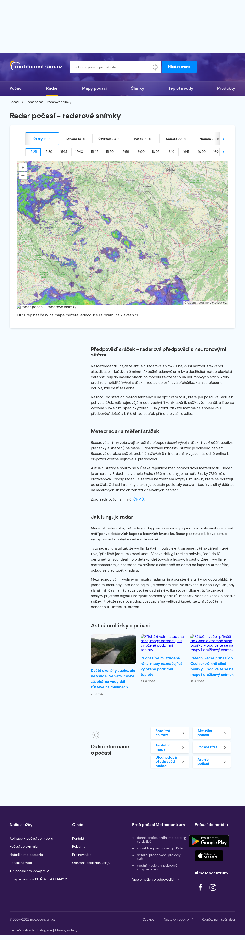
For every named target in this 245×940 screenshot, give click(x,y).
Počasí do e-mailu (24, 846)
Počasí (16, 88)
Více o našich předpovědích (153, 879)
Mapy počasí (94, 88)
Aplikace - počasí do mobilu (31, 838)
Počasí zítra (207, 747)
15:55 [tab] (125, 152)
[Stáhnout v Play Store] (209, 841)
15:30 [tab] (48, 152)
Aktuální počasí (204, 733)
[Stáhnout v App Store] (209, 855)
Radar (52, 88)
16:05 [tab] (156, 152)
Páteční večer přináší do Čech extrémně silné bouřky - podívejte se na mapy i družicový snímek (212, 666)
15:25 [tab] (33, 152)
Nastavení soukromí (178, 920)
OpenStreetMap (198, 303)
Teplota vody (180, 88)
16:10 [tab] (171, 152)
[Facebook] (201, 892)
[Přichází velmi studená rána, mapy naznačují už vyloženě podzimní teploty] (163, 643)
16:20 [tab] (202, 152)
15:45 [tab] (94, 152)
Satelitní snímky (163, 733)
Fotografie (44, 930)
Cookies (148, 920)
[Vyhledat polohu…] (155, 67)
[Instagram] (213, 892)
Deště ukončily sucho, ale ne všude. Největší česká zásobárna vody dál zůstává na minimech (113, 679)
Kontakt (78, 838)
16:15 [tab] (186, 152)
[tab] (42, 139)
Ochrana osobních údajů (91, 863)
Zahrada (28, 930)
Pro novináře (81, 854)
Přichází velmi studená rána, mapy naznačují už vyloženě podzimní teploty (161, 666)
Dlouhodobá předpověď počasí (166, 762)
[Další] (223, 138)
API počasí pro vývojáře (28, 871)
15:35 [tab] (64, 152)
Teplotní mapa (163, 747)
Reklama (78, 846)
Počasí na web (21, 863)
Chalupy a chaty (66, 930)
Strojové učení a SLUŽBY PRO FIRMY (37, 879)
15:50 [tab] (110, 152)
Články (137, 88)
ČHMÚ (138, 499)
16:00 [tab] (141, 152)
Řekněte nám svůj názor (218, 920)
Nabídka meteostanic (26, 854)
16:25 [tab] (217, 152)
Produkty (226, 88)
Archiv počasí (203, 761)
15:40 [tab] (79, 152)
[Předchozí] (21, 138)
